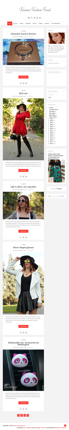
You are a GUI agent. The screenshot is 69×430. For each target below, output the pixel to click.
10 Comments (30, 189)
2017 (51, 130)
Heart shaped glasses (23, 247)
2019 (51, 126)
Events (41, 23)
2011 (51, 141)
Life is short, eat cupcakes (23, 186)
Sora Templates (27, 427)
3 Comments (30, 36)
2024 (51, 107)
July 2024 (52, 111)
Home (9, 23)
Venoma (24, 31)
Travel (21, 23)
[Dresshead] (56, 171)
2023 (51, 119)
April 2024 (52, 115)
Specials (47, 23)
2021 (51, 122)
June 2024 (52, 113)
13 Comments (30, 96)
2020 (51, 124)
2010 (51, 143)
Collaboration (56, 23)
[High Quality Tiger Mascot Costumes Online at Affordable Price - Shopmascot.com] (56, 156)
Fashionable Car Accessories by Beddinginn (23, 343)
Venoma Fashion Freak (19, 425)
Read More (23, 77)
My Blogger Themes (39, 427)
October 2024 (53, 109)
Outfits (15, 23)
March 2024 (52, 117)
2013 (51, 138)
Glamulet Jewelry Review (23, 33)
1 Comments (30, 347)
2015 (51, 134)
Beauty (35, 23)
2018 (51, 128)
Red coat (23, 93)
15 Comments (30, 250)
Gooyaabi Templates (60, 427)
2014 (51, 136)
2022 (51, 120)
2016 (51, 132)
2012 (51, 140)
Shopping (28, 23)
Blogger (59, 188)
